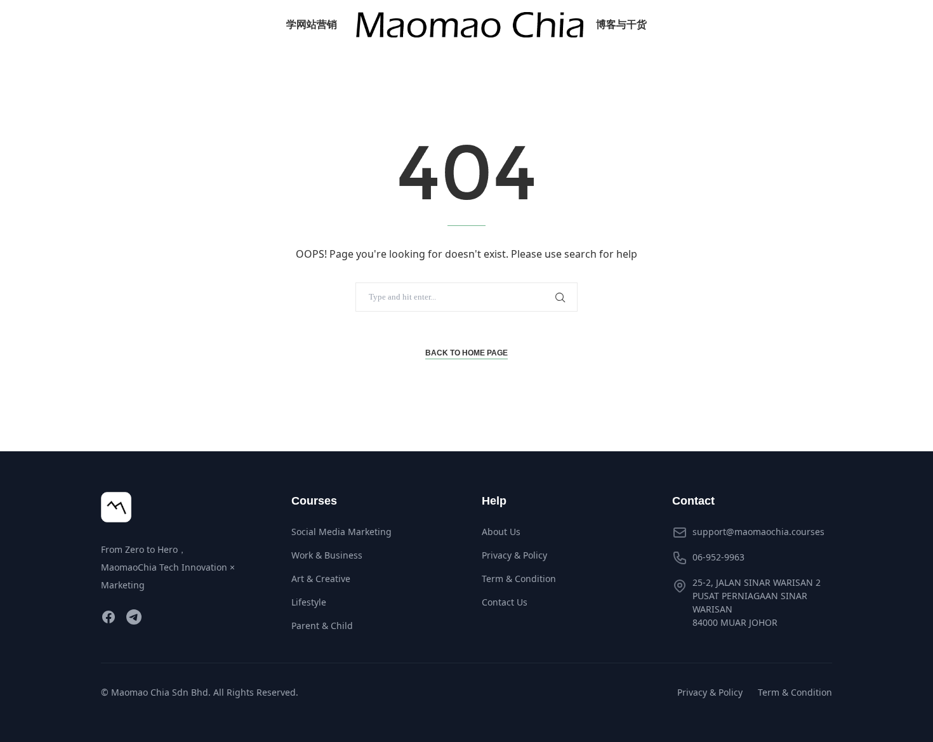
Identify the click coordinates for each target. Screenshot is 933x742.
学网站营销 (311, 24)
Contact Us (504, 602)
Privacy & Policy (514, 555)
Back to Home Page (466, 352)
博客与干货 (621, 24)
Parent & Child (322, 625)
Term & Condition (519, 579)
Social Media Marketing (341, 532)
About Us (501, 532)
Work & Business (326, 555)
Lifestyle (308, 602)
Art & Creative (320, 579)
